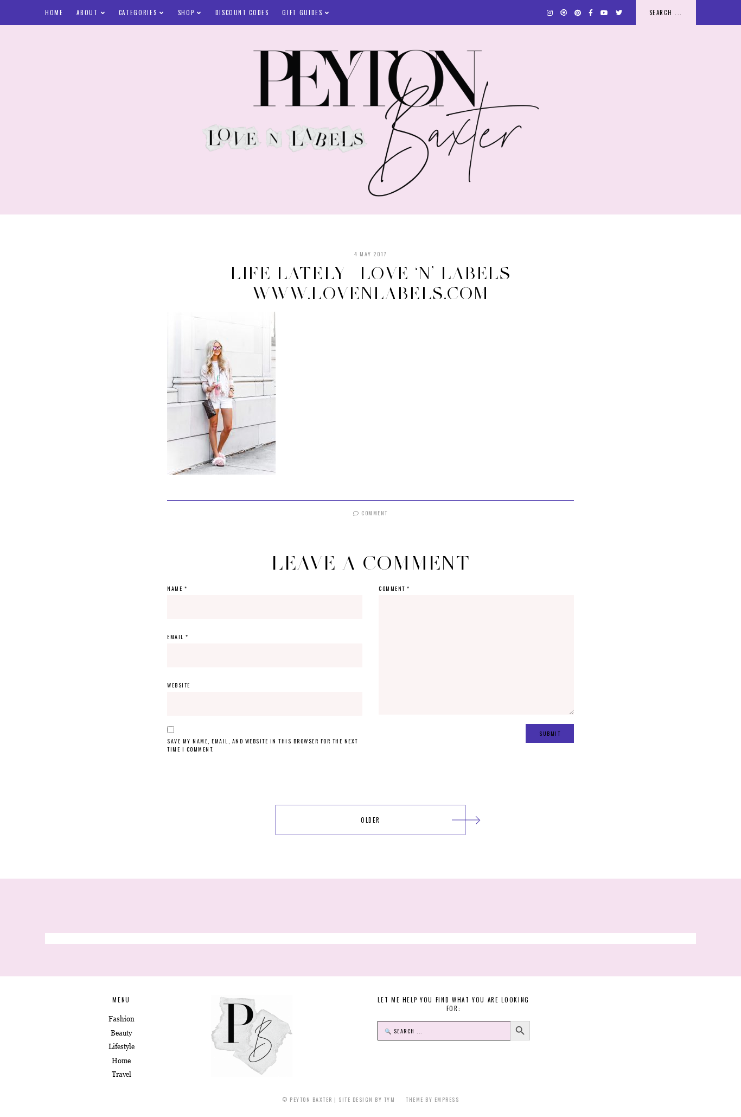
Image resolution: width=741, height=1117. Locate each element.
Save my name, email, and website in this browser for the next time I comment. (262, 745)
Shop (186, 12)
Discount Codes (242, 12)
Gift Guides (302, 12)
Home (54, 12)
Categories (138, 12)
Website (178, 685)
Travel (121, 1074)
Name (177, 588)
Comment (374, 513)
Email (178, 637)
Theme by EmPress (432, 1099)
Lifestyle (121, 1047)
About (87, 12)
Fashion (121, 1019)
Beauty (121, 1033)
